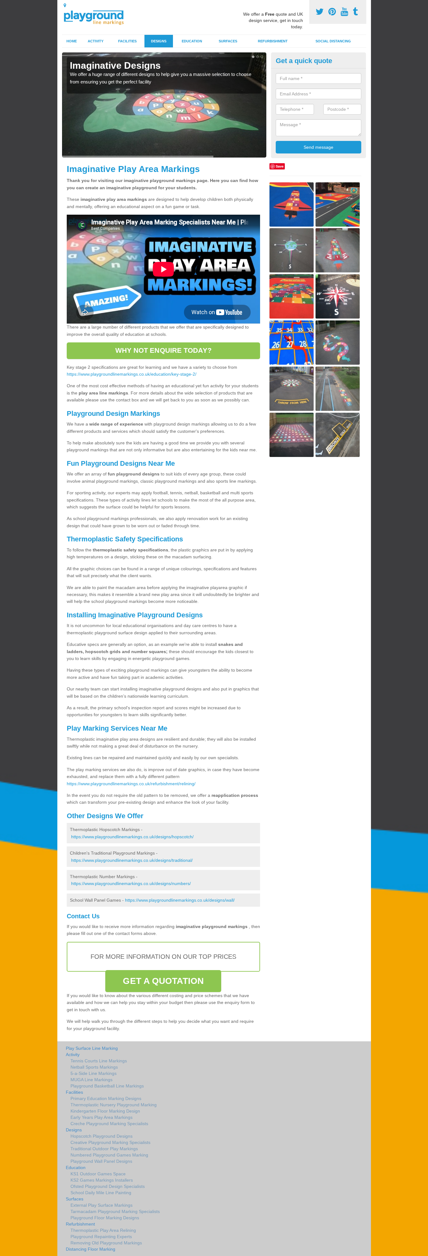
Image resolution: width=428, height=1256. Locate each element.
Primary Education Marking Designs (105, 1098)
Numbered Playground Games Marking (109, 1154)
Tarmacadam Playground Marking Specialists (115, 1211)
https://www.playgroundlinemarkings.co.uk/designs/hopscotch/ (132, 836)
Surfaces (228, 41)
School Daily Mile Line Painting (100, 1192)
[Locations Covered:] (65, 5)
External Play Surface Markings (101, 1205)
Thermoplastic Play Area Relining (103, 1230)
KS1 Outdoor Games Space (98, 1173)
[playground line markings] (97, 16)
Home (71, 41)
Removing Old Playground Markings (106, 1242)
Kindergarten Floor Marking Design (105, 1111)
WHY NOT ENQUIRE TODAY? (163, 350)
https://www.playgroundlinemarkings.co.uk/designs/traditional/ (132, 860)
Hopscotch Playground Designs (101, 1136)
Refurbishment (273, 41)
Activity (95, 41)
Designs (158, 41)
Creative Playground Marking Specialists (110, 1142)
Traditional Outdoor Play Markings (104, 1148)
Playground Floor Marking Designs (104, 1217)
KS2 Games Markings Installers (101, 1180)
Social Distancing (333, 41)
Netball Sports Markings (94, 1067)
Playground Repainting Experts (101, 1236)
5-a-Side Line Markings (93, 1073)
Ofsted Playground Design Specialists (107, 1186)
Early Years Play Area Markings (101, 1117)
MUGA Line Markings (91, 1079)
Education (192, 41)
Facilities (127, 41)
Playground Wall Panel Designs (101, 1161)
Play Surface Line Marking (92, 1048)
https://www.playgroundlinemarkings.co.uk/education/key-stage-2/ (131, 374)
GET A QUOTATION (163, 981)
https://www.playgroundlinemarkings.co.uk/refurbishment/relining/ (131, 783)
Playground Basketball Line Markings (107, 1085)
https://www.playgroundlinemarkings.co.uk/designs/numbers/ (131, 883)
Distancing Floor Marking (90, 1249)
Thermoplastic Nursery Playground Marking (113, 1104)
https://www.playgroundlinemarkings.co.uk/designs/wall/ (180, 900)
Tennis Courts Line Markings (98, 1060)
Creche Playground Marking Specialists (109, 1123)
